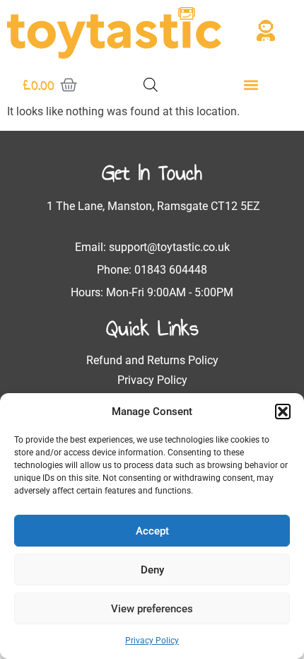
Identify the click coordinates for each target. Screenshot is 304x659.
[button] (283, 411)
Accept (152, 531)
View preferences (152, 608)
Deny (152, 570)
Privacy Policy (152, 641)
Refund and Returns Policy (152, 360)
